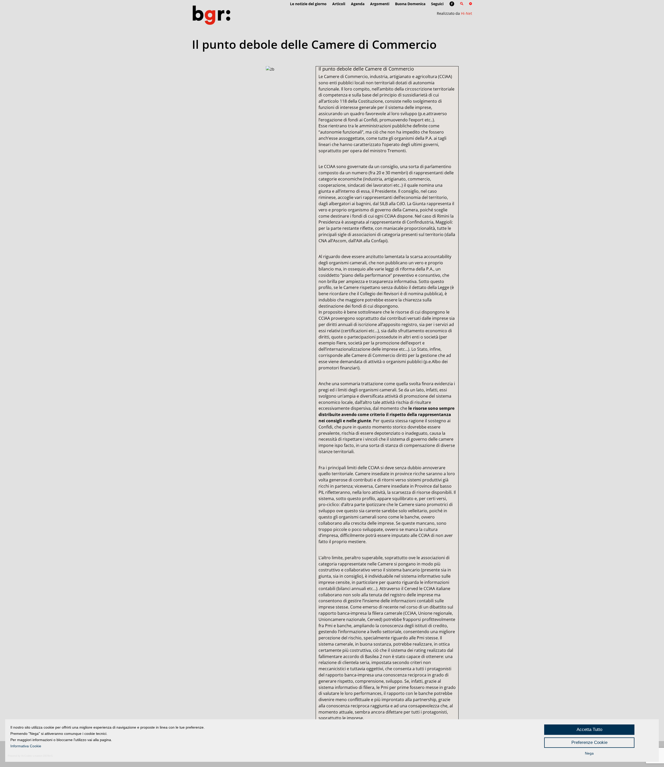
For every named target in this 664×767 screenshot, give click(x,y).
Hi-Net (466, 13)
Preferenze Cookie (589, 742)
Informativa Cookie (25, 746)
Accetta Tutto (589, 729)
